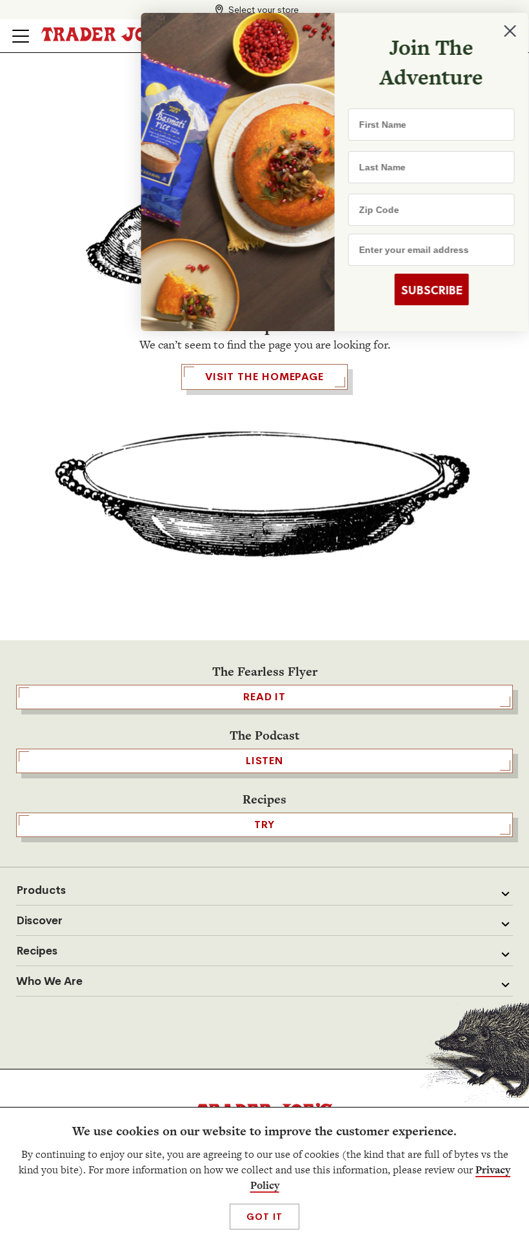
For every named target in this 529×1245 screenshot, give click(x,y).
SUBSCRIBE (419, 289)
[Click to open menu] (20, 36)
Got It (264, 1216)
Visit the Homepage (264, 376)
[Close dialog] (498, 31)
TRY (264, 824)
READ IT (264, 696)
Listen (264, 760)
